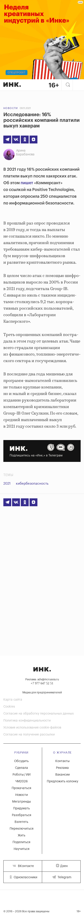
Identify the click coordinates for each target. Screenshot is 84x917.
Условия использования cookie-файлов (32, 727)
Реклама (62, 767)
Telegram (64, 877)
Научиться (21, 849)
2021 (7, 483)
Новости (10, 108)
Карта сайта (12, 699)
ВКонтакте (25, 866)
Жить (21, 835)
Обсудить (21, 761)
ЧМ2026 (21, 781)
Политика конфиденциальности (27, 720)
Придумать (21, 808)
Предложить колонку (62, 781)
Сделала (21, 767)
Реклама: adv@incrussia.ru (42, 679)
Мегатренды (21, 801)
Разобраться (21, 815)
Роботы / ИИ (21, 774)
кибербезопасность (32, 483)
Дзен (64, 866)
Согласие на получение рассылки (29, 734)
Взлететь (21, 822)
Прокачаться (21, 788)
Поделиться (21, 842)
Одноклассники (25, 877)
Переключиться (21, 828)
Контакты (62, 761)
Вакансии (62, 774)
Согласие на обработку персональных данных (38, 713)
